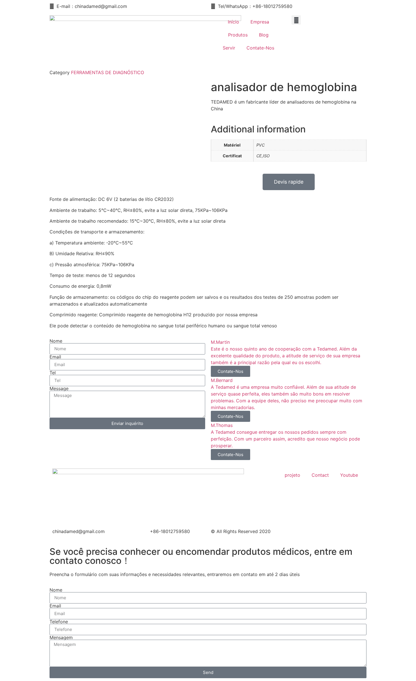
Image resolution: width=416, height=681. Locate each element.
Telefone (59, 621)
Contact (320, 475)
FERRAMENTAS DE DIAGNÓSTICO (107, 72)
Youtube (349, 475)
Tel (53, 372)
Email (55, 357)
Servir (229, 48)
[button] (296, 20)
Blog (264, 35)
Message (59, 388)
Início (233, 22)
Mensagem (61, 637)
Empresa (259, 22)
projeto (292, 475)
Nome (56, 341)
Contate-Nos (260, 48)
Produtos (238, 35)
